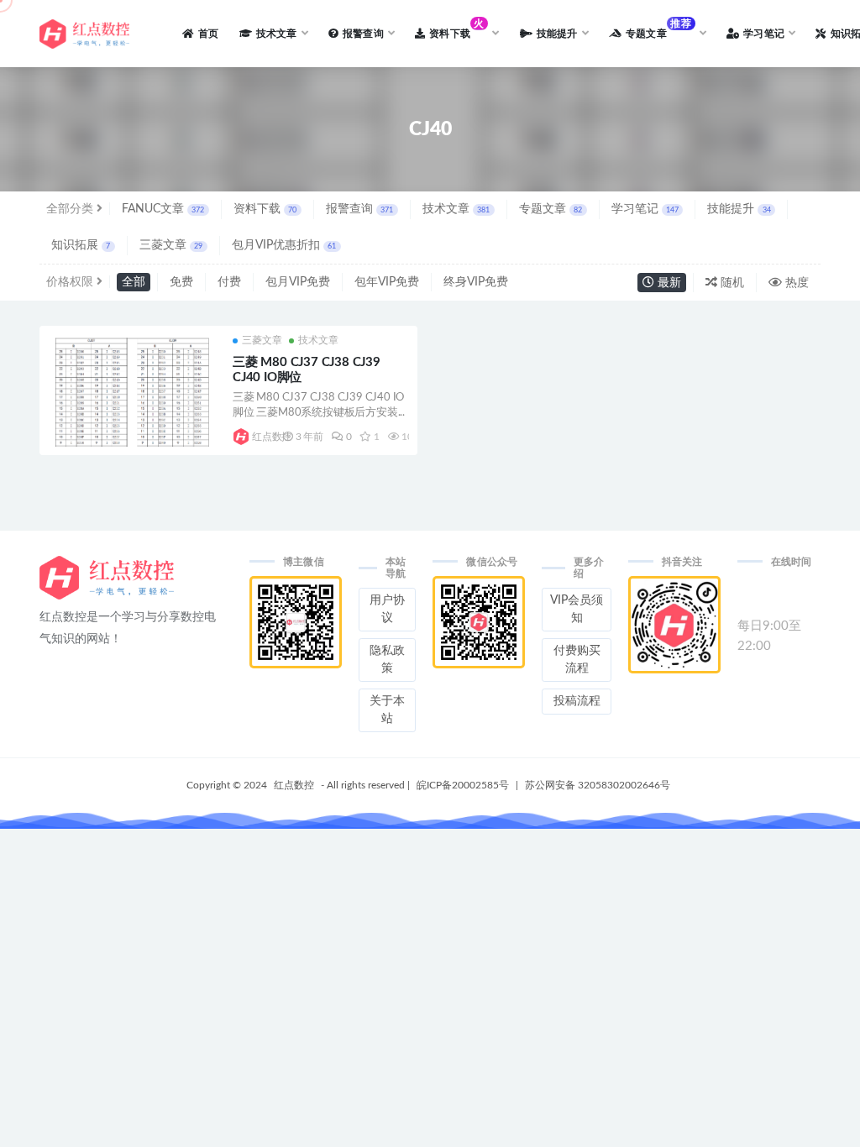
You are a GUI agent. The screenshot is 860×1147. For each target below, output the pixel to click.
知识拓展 (80, 245)
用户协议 (387, 609)
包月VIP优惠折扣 (284, 245)
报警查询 (359, 209)
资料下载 (264, 209)
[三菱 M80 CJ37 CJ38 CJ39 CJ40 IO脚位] (132, 413)
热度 (795, 283)
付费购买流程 (576, 659)
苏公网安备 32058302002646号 (597, 785)
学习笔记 (645, 209)
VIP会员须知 (576, 609)
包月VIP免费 (297, 282)
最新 (667, 283)
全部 (133, 282)
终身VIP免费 (475, 282)
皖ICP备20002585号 (463, 785)
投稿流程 (576, 701)
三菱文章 (170, 245)
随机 (730, 283)
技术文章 (456, 209)
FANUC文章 (163, 209)
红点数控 (263, 437)
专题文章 (550, 209)
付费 (229, 282)
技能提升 (738, 209)
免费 (181, 282)
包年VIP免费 (386, 282)
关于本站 (387, 710)
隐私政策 (387, 659)
